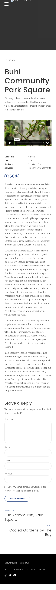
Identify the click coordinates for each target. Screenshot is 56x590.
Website (8, 473)
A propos (31, 569)
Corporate (10, 60)
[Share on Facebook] (6, 176)
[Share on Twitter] (12, 176)
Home (6, 569)
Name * (8, 447)
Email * (7, 460)
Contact (42, 569)
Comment (10, 418)
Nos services (18, 569)
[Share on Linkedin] (17, 176)
